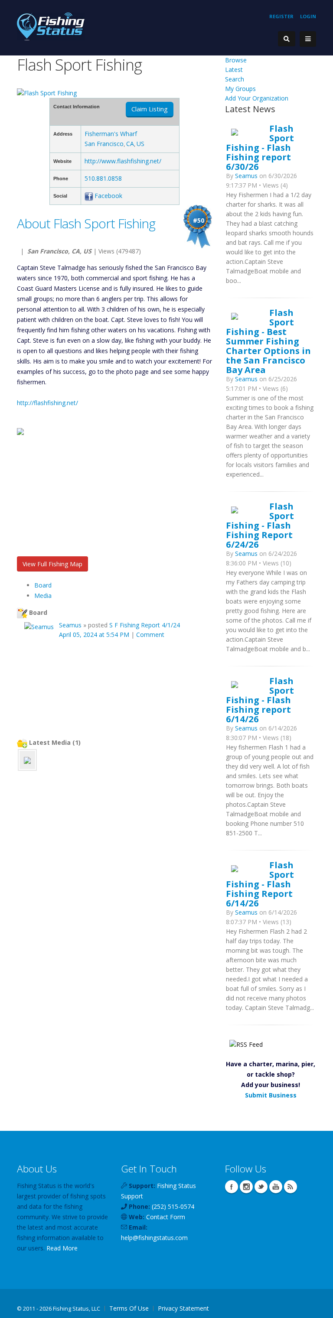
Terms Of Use (129, 1308)
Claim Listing (149, 109)
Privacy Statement (183, 1308)
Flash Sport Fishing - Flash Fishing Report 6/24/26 (260, 525)
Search (234, 79)
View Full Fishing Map (52, 564)
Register (281, 16)
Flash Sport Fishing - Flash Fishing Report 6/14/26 (260, 884)
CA (130, 144)
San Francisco (104, 144)
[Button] (308, 39)
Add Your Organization (256, 98)
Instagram (246, 1186)
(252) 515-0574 (173, 1206)
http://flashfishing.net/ (47, 403)
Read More (62, 1248)
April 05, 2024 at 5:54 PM (94, 634)
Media (43, 595)
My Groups (240, 88)
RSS (290, 1186)
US (140, 144)
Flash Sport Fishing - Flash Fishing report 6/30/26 (260, 147)
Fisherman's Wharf (111, 134)
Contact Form (165, 1217)
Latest (234, 69)
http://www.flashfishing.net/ (123, 161)
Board (43, 585)
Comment (150, 634)
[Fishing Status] (51, 26)
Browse (236, 60)
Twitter (261, 1186)
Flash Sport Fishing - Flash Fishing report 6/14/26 (260, 700)
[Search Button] (286, 38)
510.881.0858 (103, 178)
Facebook (108, 196)
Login (308, 16)
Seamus (70, 625)
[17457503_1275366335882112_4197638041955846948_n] (27, 760)
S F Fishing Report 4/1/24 (144, 625)
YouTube (275, 1186)
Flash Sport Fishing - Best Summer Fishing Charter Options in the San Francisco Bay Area (268, 341)
